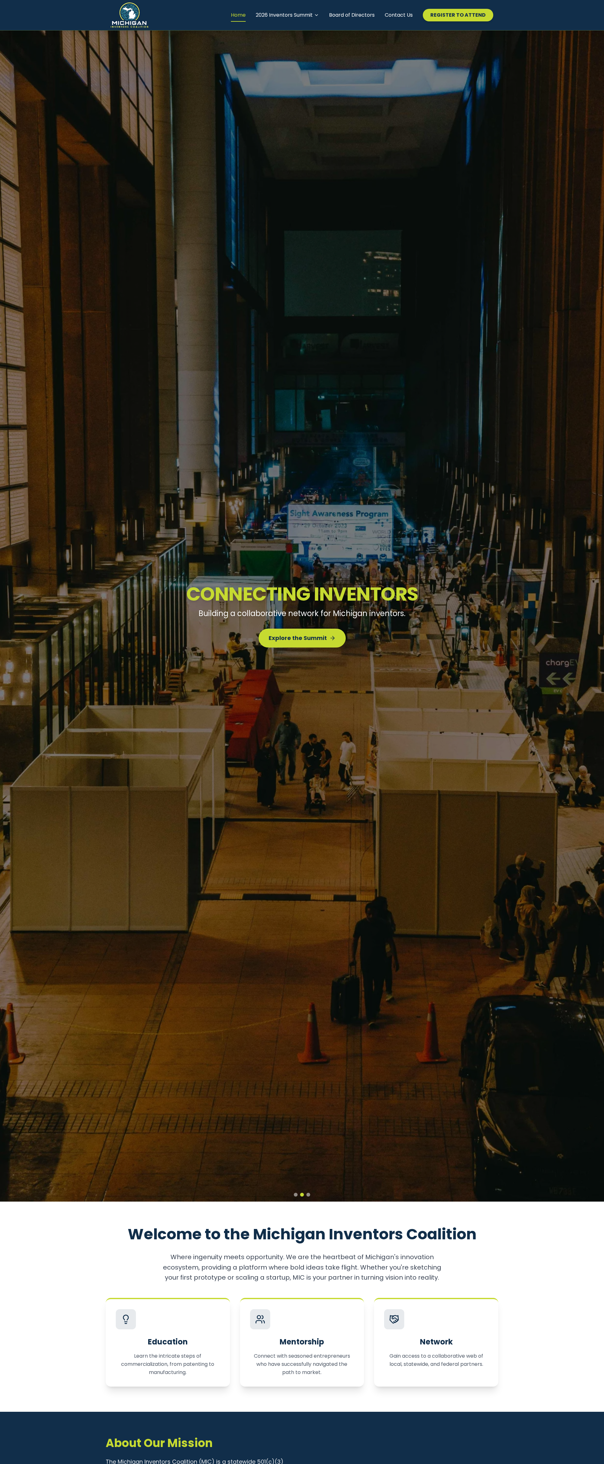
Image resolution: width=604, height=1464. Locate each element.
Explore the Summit (298, 643)
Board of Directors (352, 15)
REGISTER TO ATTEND (458, 15)
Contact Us (399, 15)
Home (238, 15)
